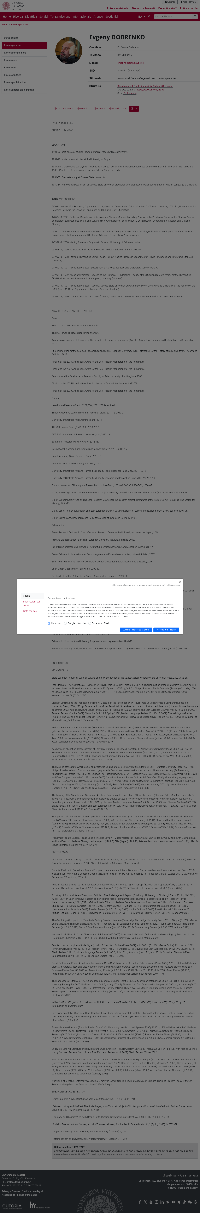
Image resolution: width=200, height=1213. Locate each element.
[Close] (179, 582)
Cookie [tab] (26, 595)
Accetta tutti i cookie (166, 630)
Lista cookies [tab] (30, 611)
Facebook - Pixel (100, 623)
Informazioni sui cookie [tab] (31, 603)
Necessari (56, 623)
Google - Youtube (77, 623)
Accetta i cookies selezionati (136, 630)
